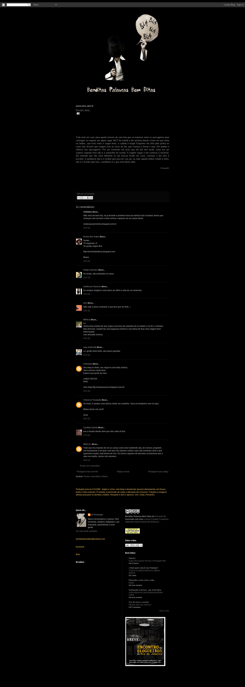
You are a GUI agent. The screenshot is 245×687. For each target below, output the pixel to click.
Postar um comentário (90, 466)
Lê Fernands (97, 515)
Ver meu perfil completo (86, 531)
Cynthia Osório (90, 427)
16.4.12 (86, 418)
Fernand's (159, 516)
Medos (131, 583)
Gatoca (132, 558)
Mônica (86, 319)
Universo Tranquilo (92, 400)
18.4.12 (86, 460)
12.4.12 (86, 228)
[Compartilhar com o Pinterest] (91, 197)
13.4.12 (86, 310)
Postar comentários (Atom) (96, 476)
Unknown (87, 364)
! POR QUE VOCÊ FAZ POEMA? (143, 568)
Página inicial (123, 471)
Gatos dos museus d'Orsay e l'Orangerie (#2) (147, 561)
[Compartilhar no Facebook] (88, 197)
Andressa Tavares (92, 286)
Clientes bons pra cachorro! (140, 605)
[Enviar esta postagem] (78, 113)
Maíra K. (87, 444)
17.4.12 (86, 435)
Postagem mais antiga (158, 471)
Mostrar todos (164, 611)
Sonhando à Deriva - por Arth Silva (145, 590)
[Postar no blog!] (82, 197)
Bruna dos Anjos (91, 236)
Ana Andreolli (89, 347)
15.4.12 (86, 391)
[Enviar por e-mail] (78, 197)
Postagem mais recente (87, 471)
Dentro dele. (83, 110)
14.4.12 (86, 338)
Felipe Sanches (90, 270)
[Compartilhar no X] (85, 197)
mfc (85, 303)
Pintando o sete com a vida (141, 580)
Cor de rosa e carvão (139, 602)
